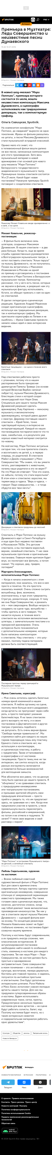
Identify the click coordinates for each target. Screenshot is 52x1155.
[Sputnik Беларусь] (8, 20)
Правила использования (23, 1098)
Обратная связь (8, 1123)
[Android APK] (9, 1131)
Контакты (5, 1102)
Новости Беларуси (10, 1038)
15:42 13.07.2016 (8, 47)
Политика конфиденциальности (15, 1109)
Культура (6, 1033)
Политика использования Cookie (16, 1113)
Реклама (23, 1106)
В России (28, 1075)
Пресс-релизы (17, 1102)
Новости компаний (9, 1106)
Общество (16, 1033)
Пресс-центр (31, 1102)
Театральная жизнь (40, 1033)
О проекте (6, 1098)
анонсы (27, 1033)
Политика (41, 1075)
